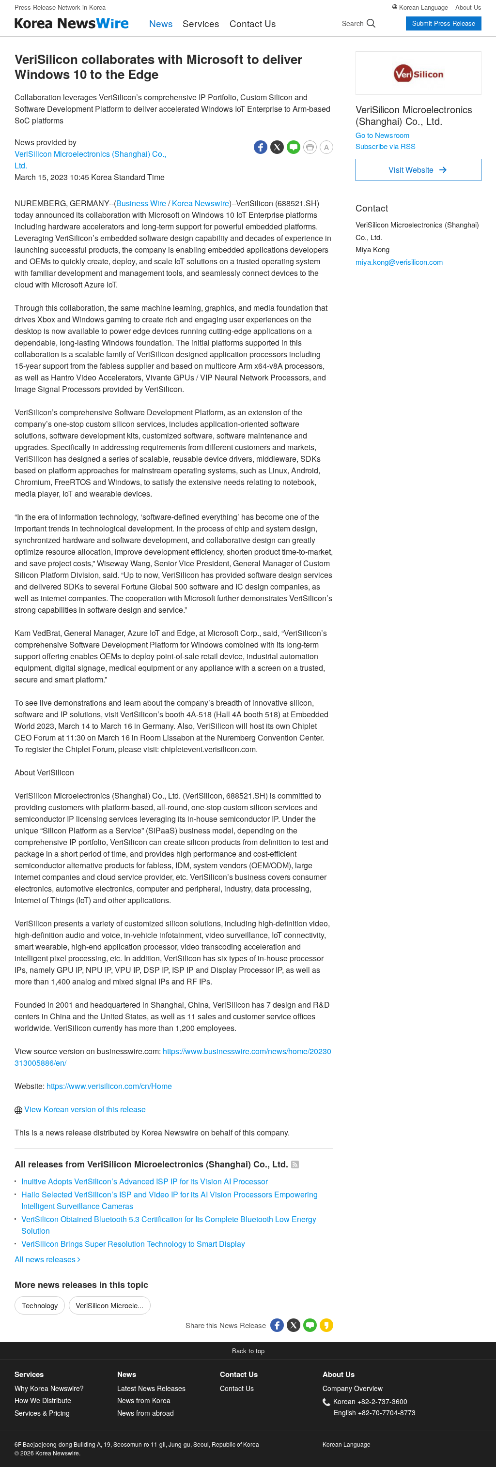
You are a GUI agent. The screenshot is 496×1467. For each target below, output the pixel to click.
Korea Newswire (200, 203)
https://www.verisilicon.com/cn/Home (109, 1085)
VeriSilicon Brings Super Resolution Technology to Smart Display (133, 1243)
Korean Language (423, 7)
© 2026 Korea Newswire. (47, 1453)
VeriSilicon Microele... (109, 1305)
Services (201, 23)
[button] (260, 146)
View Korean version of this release (84, 1109)
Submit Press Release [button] (443, 23)
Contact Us (253, 23)
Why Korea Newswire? (49, 1388)
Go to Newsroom (383, 135)
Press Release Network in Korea (60, 7)
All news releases (47, 1259)
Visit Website (417, 169)
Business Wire (141, 203)
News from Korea (143, 1400)
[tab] (66, 1374)
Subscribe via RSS (386, 146)
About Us (468, 7)
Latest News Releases (151, 1388)
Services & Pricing (42, 1413)
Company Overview (353, 1388)
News (161, 23)
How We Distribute (43, 1400)
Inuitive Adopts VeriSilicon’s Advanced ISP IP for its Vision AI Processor (144, 1181)
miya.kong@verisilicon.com (399, 262)
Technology (40, 1305)
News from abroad (145, 1413)
